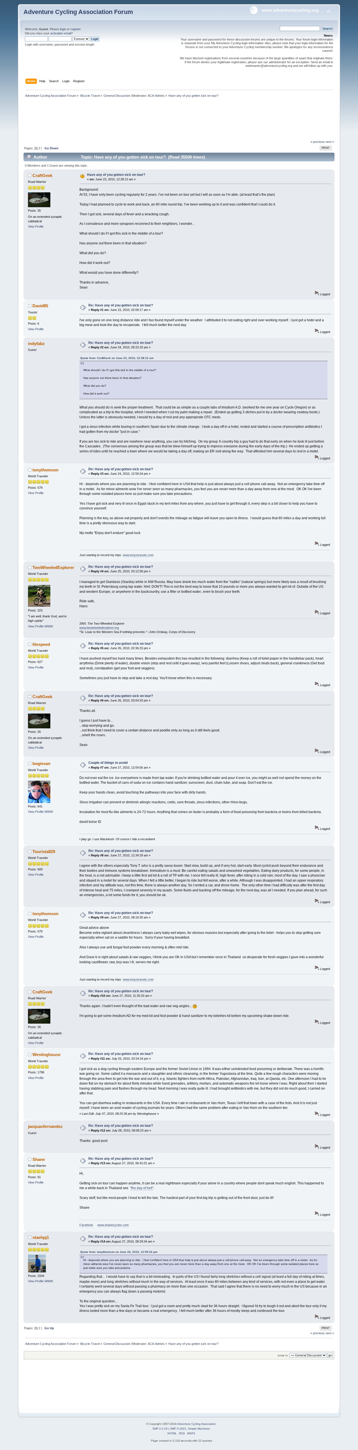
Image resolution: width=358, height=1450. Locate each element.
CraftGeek (42, 175)
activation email (60, 33)
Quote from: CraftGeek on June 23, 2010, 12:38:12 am (117, 358)
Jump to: (283, 1355)
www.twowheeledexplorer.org (99, 627)
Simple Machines (199, 1428)
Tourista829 (43, 851)
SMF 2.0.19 (160, 1428)
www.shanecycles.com (113, 1225)
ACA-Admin (155, 95)
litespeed (41, 644)
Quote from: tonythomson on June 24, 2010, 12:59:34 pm (118, 1251)
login (63, 29)
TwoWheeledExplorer (53, 567)
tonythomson (45, 469)
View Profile (36, 226)
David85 (40, 305)
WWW (48, 626)
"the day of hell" (142, 1188)
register (75, 29)
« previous (317, 141)
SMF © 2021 (178, 1428)
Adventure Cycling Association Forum (78, 11)
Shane (38, 1159)
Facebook (86, 1225)
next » (330, 141)
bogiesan (41, 763)
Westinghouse (46, 1054)
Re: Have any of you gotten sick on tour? (120, 305)
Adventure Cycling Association (196, 1423)
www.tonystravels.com (138, 555)
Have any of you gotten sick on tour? (116, 175)
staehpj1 (40, 1237)
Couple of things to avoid (108, 763)
